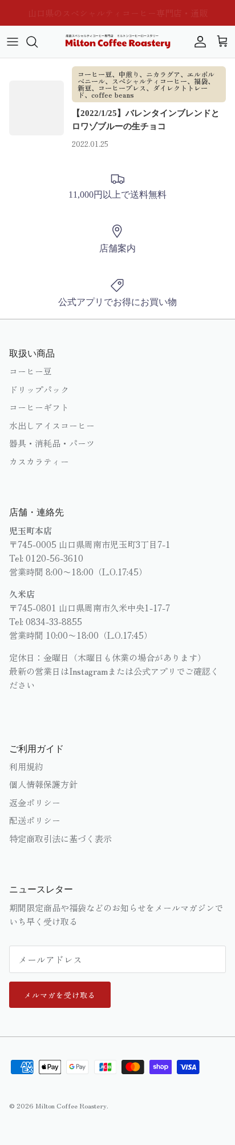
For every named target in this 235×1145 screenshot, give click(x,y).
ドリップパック (39, 389)
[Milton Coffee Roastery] (118, 41)
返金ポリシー (34, 802)
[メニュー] (12, 41)
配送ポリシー (34, 820)
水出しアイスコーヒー (52, 425)
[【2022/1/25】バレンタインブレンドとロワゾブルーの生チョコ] (36, 108)
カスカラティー (39, 461)
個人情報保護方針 (43, 784)
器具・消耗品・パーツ (52, 443)
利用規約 (26, 766)
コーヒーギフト (39, 407)
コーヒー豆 (30, 371)
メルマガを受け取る (60, 995)
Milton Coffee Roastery (71, 1105)
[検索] (37, 41)
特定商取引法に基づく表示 (60, 838)
